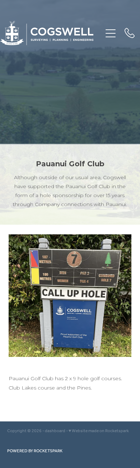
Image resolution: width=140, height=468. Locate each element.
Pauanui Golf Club (70, 163)
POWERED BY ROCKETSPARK (34, 451)
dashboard (55, 431)
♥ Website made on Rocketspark (99, 431)
